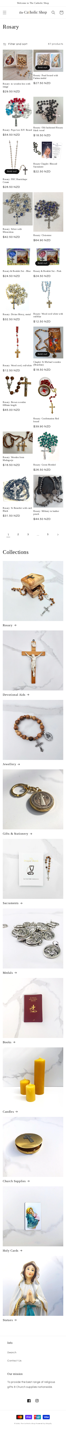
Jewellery (9, 764)
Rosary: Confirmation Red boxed (46, 420)
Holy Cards (11, 1250)
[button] (5, 13)
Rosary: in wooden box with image (16, 85)
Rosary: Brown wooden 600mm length (14, 403)
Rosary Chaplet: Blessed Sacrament (45, 165)
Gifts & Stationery (15, 833)
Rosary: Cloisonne (42, 235)
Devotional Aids (14, 694)
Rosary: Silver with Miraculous (12, 230)
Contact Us (14, 1360)
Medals (8, 972)
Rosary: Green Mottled (44, 465)
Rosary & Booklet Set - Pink (47, 271)
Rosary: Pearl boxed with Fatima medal (45, 77)
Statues (8, 1320)
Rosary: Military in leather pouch (46, 512)
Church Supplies (14, 1181)
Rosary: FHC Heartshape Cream (15, 180)
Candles (8, 1111)
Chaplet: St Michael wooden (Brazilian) (47, 363)
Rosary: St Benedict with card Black (17, 509)
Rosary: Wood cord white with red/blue (48, 315)
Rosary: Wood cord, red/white (17, 365)
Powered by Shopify (44, 1423)
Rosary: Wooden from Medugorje (13, 459)
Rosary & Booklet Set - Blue (17, 271)
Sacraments (11, 903)
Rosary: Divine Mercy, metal (17, 314)
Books (7, 1042)
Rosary (8, 625)
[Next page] (58, 535)
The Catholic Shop (28, 1423)
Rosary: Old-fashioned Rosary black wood (48, 129)
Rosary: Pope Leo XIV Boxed (17, 130)
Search (11, 1352)
